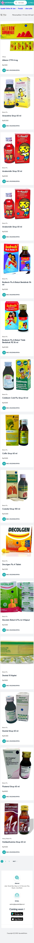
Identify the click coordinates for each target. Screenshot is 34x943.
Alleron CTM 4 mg (10, 60)
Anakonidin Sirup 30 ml (12, 171)
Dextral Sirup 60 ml (10, 731)
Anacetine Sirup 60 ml (11, 116)
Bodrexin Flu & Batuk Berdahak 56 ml (16, 283)
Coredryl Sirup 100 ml (11, 509)
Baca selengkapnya (13, 70)
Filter (4, 15)
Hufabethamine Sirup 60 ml (14, 842)
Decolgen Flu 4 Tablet (11, 564)
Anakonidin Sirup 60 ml (12, 227)
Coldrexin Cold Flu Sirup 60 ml (15, 398)
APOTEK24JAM (9, 2)
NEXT (14, 861)
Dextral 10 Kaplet (9, 675)
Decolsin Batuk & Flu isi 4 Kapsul (16, 620)
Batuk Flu (5, 112)
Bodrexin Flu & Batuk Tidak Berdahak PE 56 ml (13, 341)
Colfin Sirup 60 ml (9, 453)
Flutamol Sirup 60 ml (11, 786)
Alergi (4, 57)
